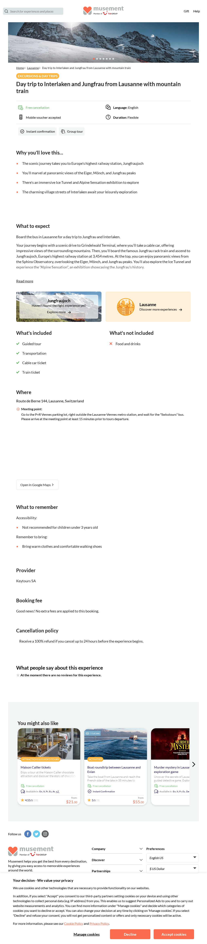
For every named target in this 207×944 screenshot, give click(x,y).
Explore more (56, 312)
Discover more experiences (158, 309)
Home (20, 68)
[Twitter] (36, 833)
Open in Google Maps (35, 485)
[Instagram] (45, 833)
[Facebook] (27, 833)
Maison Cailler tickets (36, 767)
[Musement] (103, 11)
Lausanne (33, 68)
